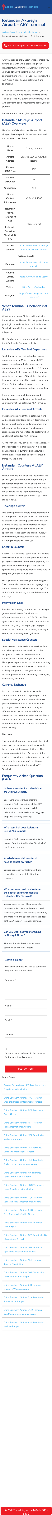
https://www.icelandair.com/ (34, 276)
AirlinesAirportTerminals (14, 32)
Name (8, 1005)
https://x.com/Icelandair (33, 287)
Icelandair (34, 32)
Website (9, 1034)
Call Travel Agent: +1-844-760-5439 (27, 45)
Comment (10, 980)
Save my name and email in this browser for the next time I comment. (25, 1055)
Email (8, 1020)
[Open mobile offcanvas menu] (49, 7)
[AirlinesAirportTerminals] (20, 6)
